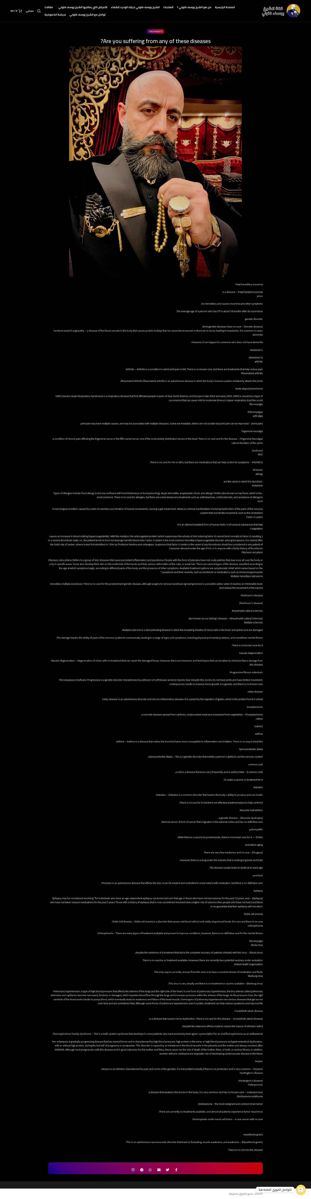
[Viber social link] (133, 1169)
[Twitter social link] (167, 1169)
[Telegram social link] (141, 1169)
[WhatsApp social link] (150, 1169)
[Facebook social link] (176, 1169)
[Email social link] (159, 1169)
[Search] (39, 11)
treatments (155, 31)
